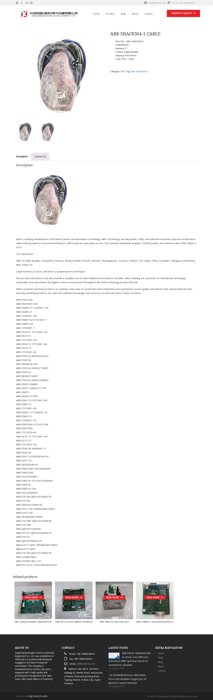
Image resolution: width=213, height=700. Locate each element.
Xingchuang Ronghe (38, 696)
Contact (148, 13)
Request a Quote (182, 13)
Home (96, 13)
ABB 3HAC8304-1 (139, 71)
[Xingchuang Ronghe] (49, 13)
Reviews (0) (40, 156)
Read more (31, 597)
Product (109, 13)
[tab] (22, 156)
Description (22, 156)
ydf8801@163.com (85, 663)
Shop (160, 657)
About (134, 13)
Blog (123, 13)
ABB (123, 71)
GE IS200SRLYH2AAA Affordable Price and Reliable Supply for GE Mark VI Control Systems (127, 679)
